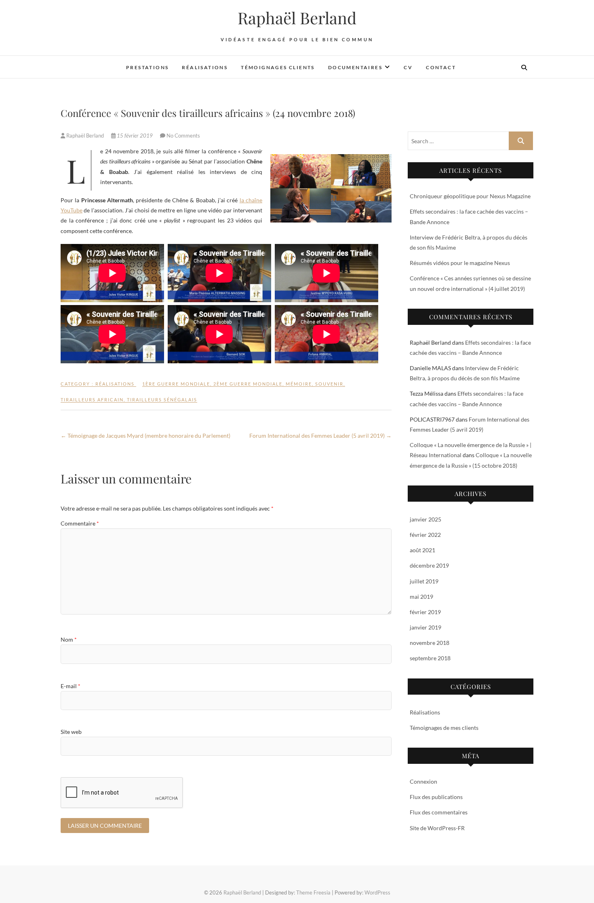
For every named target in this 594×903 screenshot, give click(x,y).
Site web (71, 731)
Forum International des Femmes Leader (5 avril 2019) (320, 435)
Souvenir (329, 383)
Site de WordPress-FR (437, 828)
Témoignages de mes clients (444, 727)
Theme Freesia (313, 892)
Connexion (423, 781)
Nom (69, 639)
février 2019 (425, 611)
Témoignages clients (278, 67)
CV (408, 67)
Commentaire (80, 523)
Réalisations (204, 67)
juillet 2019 (424, 581)
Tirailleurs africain (92, 399)
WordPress (377, 892)
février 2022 (425, 534)
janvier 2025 (425, 519)
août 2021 (422, 550)
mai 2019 (421, 596)
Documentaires (355, 67)
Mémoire (299, 383)
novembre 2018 (429, 642)
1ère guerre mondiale (176, 383)
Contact (441, 67)
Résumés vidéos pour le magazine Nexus (460, 262)
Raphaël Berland (297, 18)
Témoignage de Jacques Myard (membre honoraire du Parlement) (145, 435)
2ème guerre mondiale (247, 383)
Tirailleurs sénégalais (162, 399)
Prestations (147, 67)
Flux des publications (436, 796)
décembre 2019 (429, 565)
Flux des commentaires (439, 812)
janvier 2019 (425, 627)
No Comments (183, 135)
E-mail (70, 686)
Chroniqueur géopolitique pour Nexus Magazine (470, 196)
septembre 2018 (430, 658)
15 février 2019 (135, 135)
